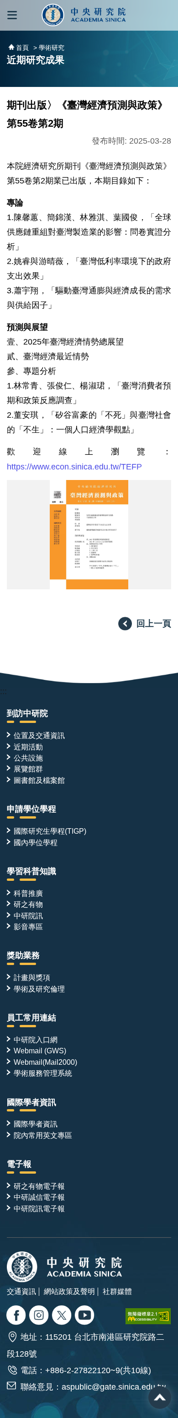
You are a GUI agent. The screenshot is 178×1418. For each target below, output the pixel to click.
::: (3, 691)
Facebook (17, 1316)
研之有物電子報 (39, 1186)
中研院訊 (28, 915)
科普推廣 (28, 893)
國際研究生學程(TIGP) (50, 831)
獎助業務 (23, 955)
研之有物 (28, 904)
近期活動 (28, 747)
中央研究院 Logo (83, 15)
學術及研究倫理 (39, 989)
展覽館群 (28, 769)
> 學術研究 (48, 47)
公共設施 (28, 758)
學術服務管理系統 (43, 1073)
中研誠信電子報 (39, 1197)
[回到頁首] (159, 1397)
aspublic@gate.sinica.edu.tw (114, 1386)
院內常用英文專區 (43, 1135)
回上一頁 (153, 623)
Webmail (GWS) (40, 1050)
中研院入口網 (36, 1039)
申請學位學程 (31, 809)
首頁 (22, 47)
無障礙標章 (148, 1316)
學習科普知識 (31, 871)
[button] (12, 15)
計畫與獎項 (32, 977)
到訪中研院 (27, 713)
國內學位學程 (36, 842)
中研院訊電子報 (39, 1208)
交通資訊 (21, 1291)
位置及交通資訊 (39, 735)
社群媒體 (117, 1291)
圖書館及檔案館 (39, 780)
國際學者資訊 (31, 1102)
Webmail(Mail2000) (45, 1062)
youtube (85, 1316)
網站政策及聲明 (69, 1291)
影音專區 (28, 926)
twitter (40, 1316)
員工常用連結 (31, 1017)
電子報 (19, 1164)
